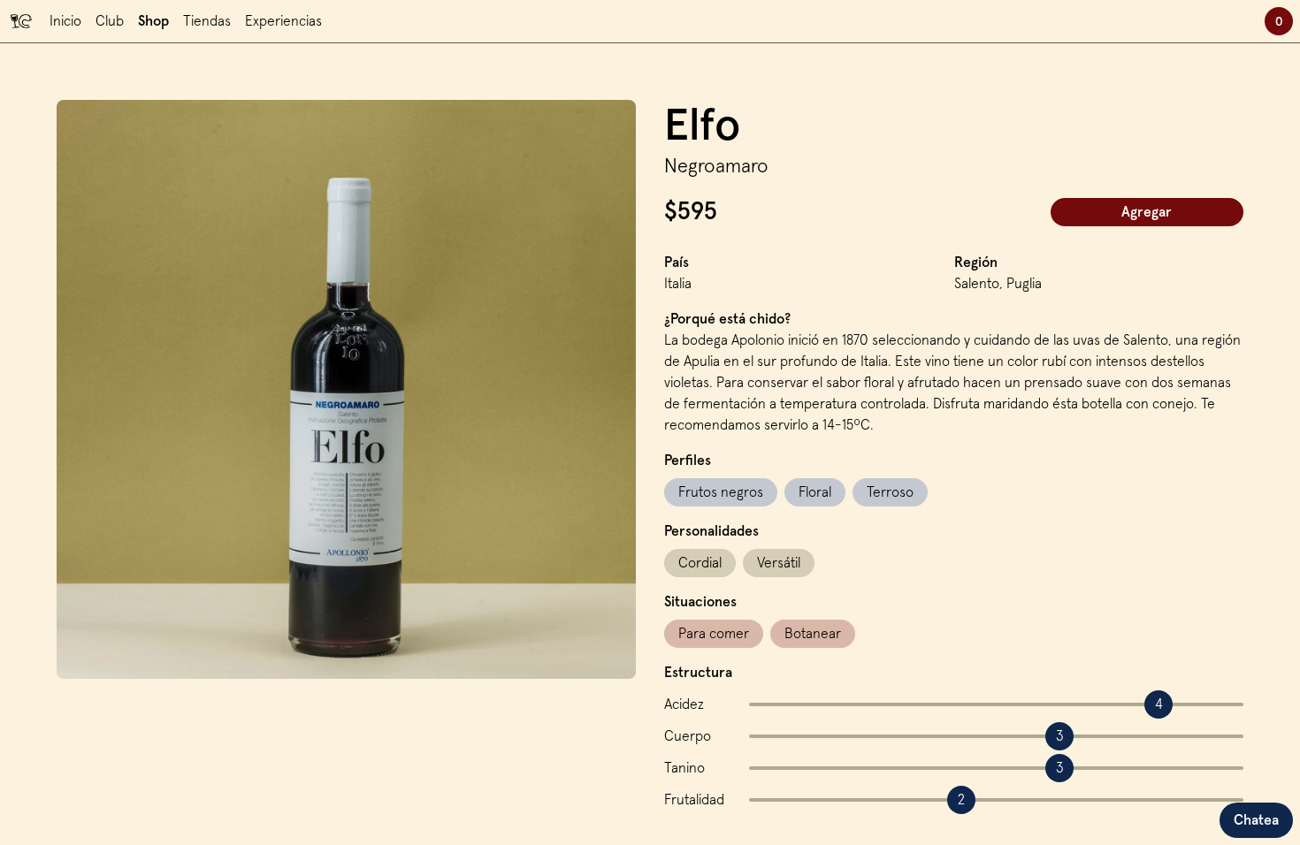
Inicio (65, 21)
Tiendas (207, 21)
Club (110, 21)
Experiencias (283, 21)
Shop (153, 21)
